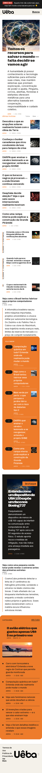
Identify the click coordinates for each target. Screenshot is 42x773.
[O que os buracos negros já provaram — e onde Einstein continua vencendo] (35, 178)
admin (9, 114)
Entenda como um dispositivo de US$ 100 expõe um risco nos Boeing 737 (21, 498)
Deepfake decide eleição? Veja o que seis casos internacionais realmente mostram (13, 199)
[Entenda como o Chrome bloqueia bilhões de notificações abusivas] (36, 235)
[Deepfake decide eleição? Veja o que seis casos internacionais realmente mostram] (35, 196)
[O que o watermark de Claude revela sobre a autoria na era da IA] (36, 287)
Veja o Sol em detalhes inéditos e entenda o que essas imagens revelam (22, 728)
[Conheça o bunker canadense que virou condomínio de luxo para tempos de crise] (35, 142)
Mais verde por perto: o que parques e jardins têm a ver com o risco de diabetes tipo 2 (21, 401)
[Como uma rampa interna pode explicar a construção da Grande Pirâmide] (35, 217)
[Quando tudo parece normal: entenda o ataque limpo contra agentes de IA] (36, 261)
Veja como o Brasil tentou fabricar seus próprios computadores (19, 299)
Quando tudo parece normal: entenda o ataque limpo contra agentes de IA (18, 260)
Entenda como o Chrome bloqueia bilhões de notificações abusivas (17, 234)
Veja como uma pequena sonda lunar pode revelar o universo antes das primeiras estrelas (20, 567)
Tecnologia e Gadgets (3, 242)
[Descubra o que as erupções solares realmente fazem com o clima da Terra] (35, 124)
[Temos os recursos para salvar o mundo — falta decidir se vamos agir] (21, 35)
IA (3, 285)
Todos (28, 116)
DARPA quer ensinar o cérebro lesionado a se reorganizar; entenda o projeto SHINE (21, 429)
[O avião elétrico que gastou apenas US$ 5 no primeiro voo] (17, 649)
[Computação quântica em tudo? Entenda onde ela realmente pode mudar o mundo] (34, 348)
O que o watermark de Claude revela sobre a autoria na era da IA (16, 287)
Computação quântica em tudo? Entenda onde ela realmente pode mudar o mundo (22, 685)
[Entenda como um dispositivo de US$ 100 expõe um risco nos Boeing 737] (21, 486)
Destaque (30, 483)
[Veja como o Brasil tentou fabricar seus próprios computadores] (34, 373)
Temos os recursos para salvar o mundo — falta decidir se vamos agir (23, 56)
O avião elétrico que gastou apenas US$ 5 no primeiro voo (22, 631)
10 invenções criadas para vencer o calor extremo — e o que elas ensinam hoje (20, 712)
